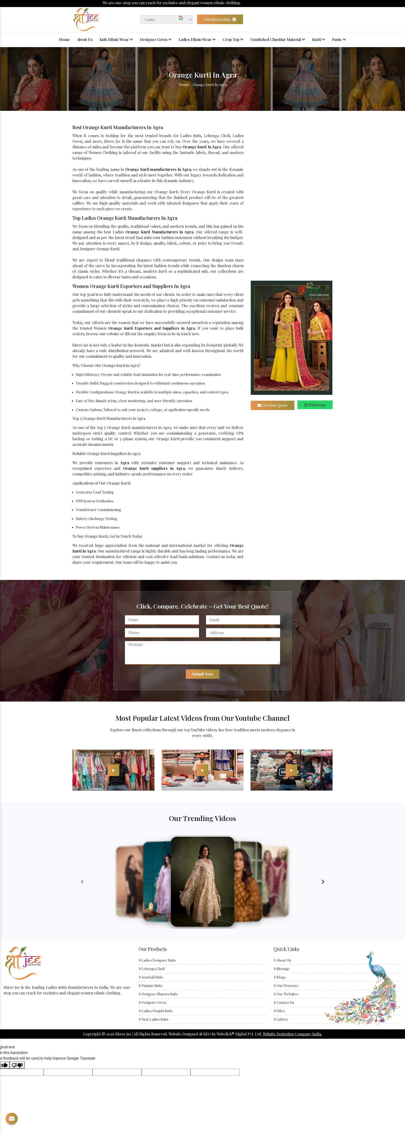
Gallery (282, 1019)
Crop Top (231, 39)
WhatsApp (317, 404)
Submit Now (202, 674)
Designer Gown (154, 39)
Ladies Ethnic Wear (195, 39)
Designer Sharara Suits (159, 994)
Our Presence (287, 985)
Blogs (280, 977)
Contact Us (285, 1002)
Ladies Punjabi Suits (157, 1010)
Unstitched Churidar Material (276, 39)
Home (64, 39)
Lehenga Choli (153, 968)
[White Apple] (113, 770)
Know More (21, 1006)
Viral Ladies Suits (154, 1019)
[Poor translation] (17, 1065)
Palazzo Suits (151, 985)
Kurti (317, 39)
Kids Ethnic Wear (115, 39)
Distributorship (217, 19)
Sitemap (282, 968)
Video (280, 1010)
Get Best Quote (274, 405)
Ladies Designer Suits (158, 960)
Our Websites (287, 994)
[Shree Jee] (85, 18)
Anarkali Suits (152, 977)
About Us (85, 39)
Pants (337, 39)
